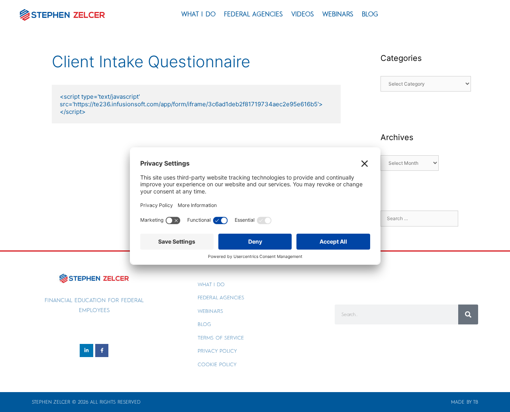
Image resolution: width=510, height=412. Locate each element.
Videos (302, 14)
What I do (198, 14)
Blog (370, 14)
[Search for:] (419, 218)
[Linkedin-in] (86, 350)
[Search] (468, 314)
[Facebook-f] (102, 350)
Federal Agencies (253, 14)
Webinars (337, 14)
